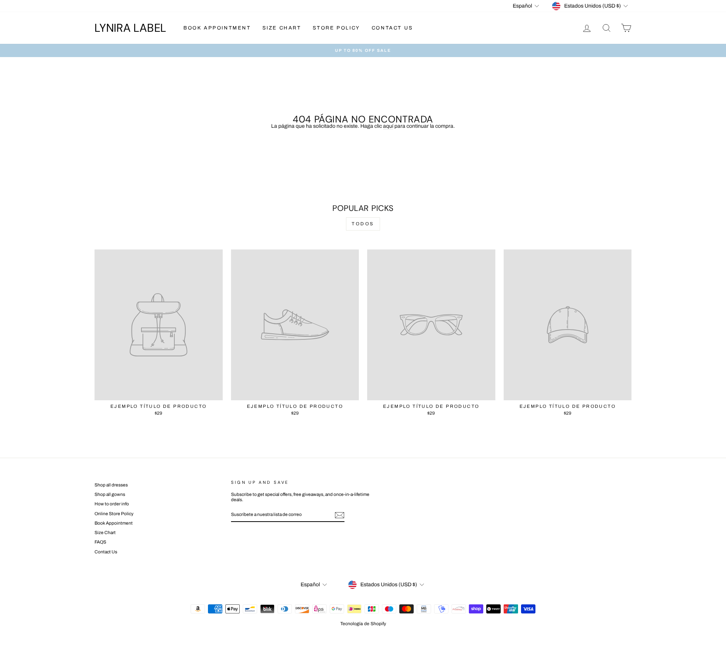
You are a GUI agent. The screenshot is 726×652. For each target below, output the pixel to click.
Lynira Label (130, 27)
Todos (363, 223)
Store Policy (336, 28)
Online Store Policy (114, 513)
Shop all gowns (110, 494)
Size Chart (281, 28)
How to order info (112, 504)
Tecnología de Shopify (363, 623)
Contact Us (392, 28)
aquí (388, 126)
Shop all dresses (111, 485)
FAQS (100, 542)
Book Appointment (217, 28)
